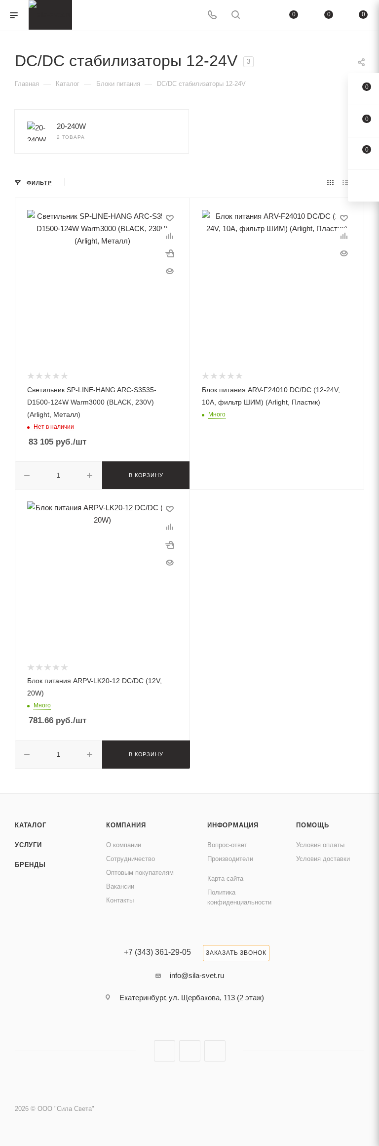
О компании (123, 845)
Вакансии (120, 886)
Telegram (189, 1051)
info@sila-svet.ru (197, 975)
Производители (230, 858)
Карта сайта (225, 878)
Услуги (28, 845)
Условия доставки (323, 858)
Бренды (30, 864)
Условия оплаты (320, 845)
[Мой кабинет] (259, 15)
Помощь (312, 825)
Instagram (164, 1051)
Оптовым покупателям (140, 872)
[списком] (345, 182)
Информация (233, 825)
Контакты (120, 900)
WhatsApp (215, 1051)
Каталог (30, 825)
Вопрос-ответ (227, 845)
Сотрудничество (130, 858)
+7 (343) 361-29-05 (157, 952)
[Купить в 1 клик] (170, 253)
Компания (126, 825)
